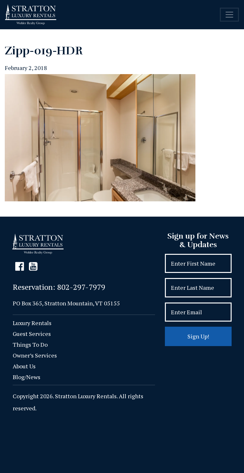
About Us (24, 366)
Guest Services (32, 333)
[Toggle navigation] (229, 15)
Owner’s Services (35, 355)
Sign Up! (198, 336)
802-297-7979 (81, 287)
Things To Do (30, 344)
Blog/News (26, 377)
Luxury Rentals (32, 323)
